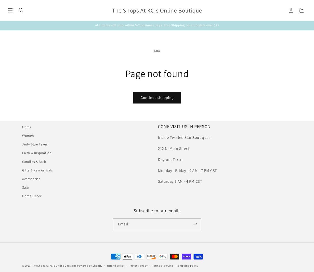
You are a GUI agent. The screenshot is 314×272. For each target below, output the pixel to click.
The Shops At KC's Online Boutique (54, 265)
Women (28, 135)
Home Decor (32, 196)
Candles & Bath (34, 161)
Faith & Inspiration (37, 153)
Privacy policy (139, 265)
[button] (10, 10)
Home (26, 127)
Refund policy (116, 265)
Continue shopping (157, 97)
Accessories (31, 179)
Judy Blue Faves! (35, 144)
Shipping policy (188, 265)
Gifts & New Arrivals (37, 170)
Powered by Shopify (89, 265)
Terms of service (162, 265)
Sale (25, 187)
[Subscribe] (195, 224)
